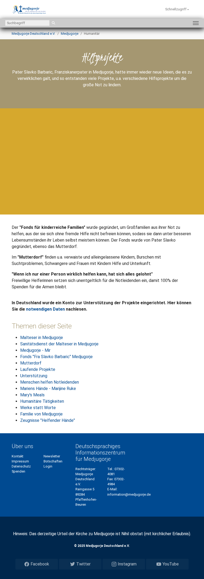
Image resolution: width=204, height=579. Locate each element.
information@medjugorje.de (129, 494)
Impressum (20, 461)
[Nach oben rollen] (192, 567)
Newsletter (52, 456)
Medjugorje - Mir (35, 350)
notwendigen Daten (45, 309)
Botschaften (53, 461)
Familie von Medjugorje (41, 414)
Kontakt (17, 456)
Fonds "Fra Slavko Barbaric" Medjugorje (56, 356)
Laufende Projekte (37, 369)
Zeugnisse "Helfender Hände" (47, 420)
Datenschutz (21, 466)
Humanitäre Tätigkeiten (42, 401)
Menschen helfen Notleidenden (49, 382)
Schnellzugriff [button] (176, 9)
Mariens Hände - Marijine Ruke (48, 388)
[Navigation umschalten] (196, 23)
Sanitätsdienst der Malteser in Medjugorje (59, 343)
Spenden (18, 471)
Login (48, 466)
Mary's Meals (32, 394)
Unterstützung (33, 375)
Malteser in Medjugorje (41, 337)
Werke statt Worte (38, 407)
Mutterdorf (30, 363)
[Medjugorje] (29, 9)
